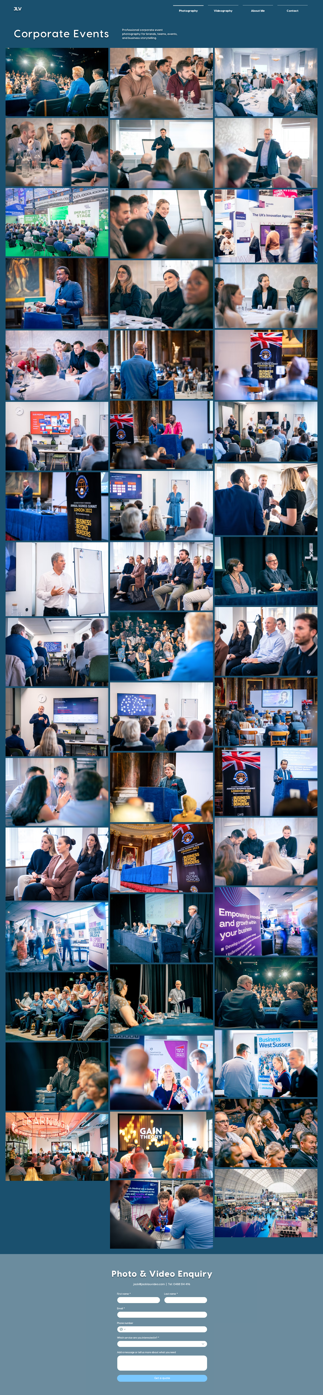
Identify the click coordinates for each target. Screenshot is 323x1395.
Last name (171, 1294)
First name (124, 1294)
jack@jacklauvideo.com (149, 1284)
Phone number (125, 1323)
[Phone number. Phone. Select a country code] (122, 1329)
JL (16, 9)
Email (121, 1308)
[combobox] (162, 1344)
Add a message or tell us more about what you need (146, 1352)
